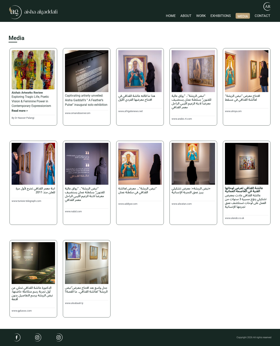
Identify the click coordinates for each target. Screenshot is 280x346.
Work (201, 16)
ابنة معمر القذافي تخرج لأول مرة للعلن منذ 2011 (35, 190)
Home (171, 16)
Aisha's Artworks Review (27, 92)
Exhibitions (220, 16)
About (185, 16)
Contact (262, 16)
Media (243, 16)
